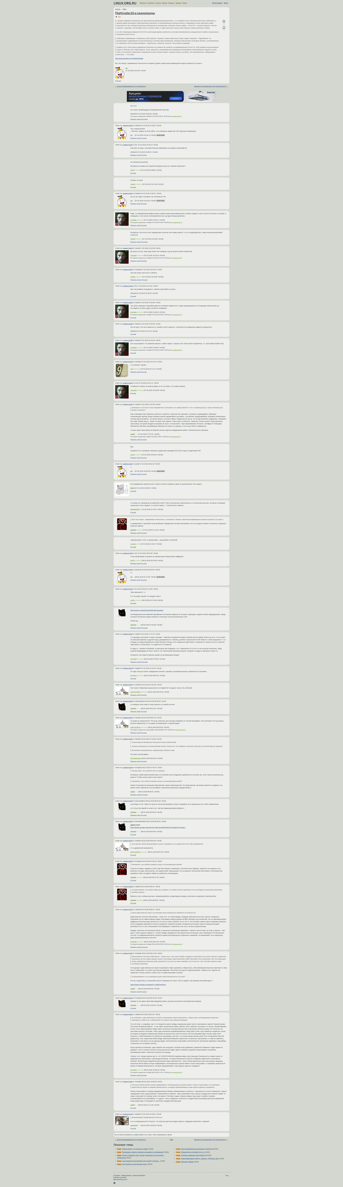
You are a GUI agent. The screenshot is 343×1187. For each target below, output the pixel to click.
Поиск (184, 3)
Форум (164, 3)
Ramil (132, 170)
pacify (132, 455)
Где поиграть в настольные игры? (134, 1164)
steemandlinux (135, 692)
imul (131, 369)
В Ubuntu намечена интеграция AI (193, 1155)
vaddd (132, 434)
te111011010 (135, 509)
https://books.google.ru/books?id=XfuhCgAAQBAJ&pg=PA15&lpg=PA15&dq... (158, 827)
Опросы (171, 3)
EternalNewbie (135, 758)
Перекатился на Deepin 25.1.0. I (193, 1152)
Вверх (227, 1175)
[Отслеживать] (224, 27)
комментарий (128, 125)
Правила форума (126, 1175)
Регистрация (217, 3)
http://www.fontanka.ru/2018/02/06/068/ (129, 58)
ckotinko (133, 625)
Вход (226, 3)
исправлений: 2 (175, 436)
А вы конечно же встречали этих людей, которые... (141, 1161)
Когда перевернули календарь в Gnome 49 (197, 1149)
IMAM (132, 488)
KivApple (133, 659)
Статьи (158, 3)
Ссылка (118, 81)
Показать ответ (135, 138)
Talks (124, 9)
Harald (132, 184)
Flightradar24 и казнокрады (135, 13)
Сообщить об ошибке (119, 1177)
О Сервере (116, 1175)
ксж (119, 17)
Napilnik (133, 530)
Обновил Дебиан (187, 1162)
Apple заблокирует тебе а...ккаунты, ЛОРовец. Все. (200, 1158)
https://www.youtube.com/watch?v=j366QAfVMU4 (148, 985)
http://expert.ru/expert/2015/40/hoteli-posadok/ (146, 610)
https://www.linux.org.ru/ (120, 1179)
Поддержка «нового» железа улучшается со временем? (143, 1152)
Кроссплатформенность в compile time (131, 86)
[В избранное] (224, 21)
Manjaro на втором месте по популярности (210, 86)
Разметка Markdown (139, 1175)
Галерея (150, 3)
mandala (133, 220)
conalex (133, 544)
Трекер (178, 3)
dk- (126, 68)
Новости (143, 3)
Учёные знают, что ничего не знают (135, 1149)
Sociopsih (133, 1125)
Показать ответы (136, 119)
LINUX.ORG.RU (125, 3)
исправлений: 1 (176, 116)
